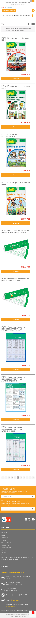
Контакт (4, 550)
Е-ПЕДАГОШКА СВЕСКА (15, 4)
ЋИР (33, 1)
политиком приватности (8, 492)
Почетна (8, 15)
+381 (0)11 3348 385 (16, 584)
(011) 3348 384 (23, 595)
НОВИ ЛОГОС (14, 2)
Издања (4, 555)
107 (15, 477)
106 (12, 477)
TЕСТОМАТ (23, 4)
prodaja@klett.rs (11, 606)
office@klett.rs (15, 600)
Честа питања (5, 545)
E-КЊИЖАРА (8, 2)
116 (33, 477)
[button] (3, 15)
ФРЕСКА (19, 2)
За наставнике (6, 547)
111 (27, 477)
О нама (3, 540)
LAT (31, 1)
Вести (3, 535)
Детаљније (16, 78)
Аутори (3, 552)
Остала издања (25, 15)
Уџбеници (15, 15)
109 (21, 477)
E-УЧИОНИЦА (24, 2)
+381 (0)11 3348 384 (15, 582)
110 (24, 477)
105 (9, 477)
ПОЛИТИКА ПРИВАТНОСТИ (10, 560)
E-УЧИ (29, 2)
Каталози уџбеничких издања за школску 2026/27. (17, 557)
